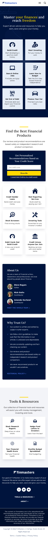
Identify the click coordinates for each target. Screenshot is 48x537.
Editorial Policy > (16, 374)
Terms (12, 536)
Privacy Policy (33, 536)
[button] (44, 2)
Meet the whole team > (18, 308)
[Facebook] (19, 491)
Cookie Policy (21, 536)
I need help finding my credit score (24, 177)
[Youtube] (29, 491)
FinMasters (20, 529)
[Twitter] (24, 491)
